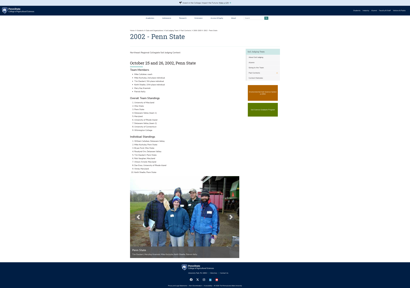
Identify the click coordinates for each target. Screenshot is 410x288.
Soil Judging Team (172, 30)
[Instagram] (204, 279)
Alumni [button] (374, 10)
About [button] (233, 18)
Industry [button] (366, 10)
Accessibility (208, 286)
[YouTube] (217, 279)
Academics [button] (150, 18)
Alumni (251, 62)
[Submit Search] (266, 18)
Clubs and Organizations (154, 30)
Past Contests (186, 30)
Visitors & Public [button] (399, 10)
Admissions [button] (166, 18)
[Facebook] (191, 279)
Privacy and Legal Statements (177, 286)
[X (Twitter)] (198, 279)
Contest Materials (256, 78)
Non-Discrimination (195, 286)
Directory (213, 273)
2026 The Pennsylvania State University (228, 286)
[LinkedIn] (210, 279)
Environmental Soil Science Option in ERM (263, 93)
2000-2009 (197, 30)
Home (132, 30)
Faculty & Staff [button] (385, 10)
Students (140, 30)
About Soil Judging (256, 57)
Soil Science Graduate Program (263, 109)
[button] (138, 217)
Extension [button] (199, 18)
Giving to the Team (256, 67)
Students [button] (356, 10)
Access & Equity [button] (217, 18)
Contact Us (224, 273)
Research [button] (183, 18)
